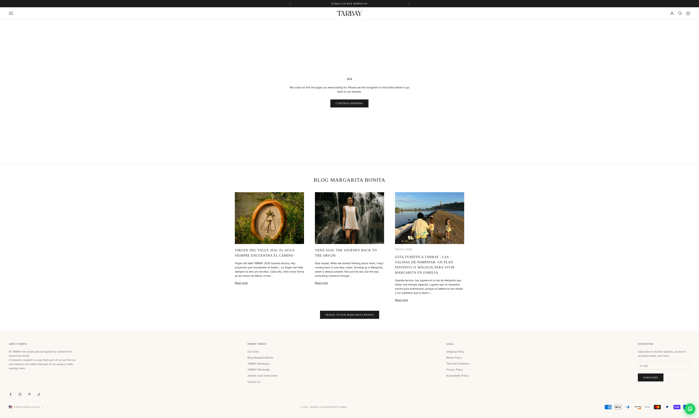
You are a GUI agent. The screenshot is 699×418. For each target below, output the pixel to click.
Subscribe (650, 377)
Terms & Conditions (457, 363)
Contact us (253, 381)
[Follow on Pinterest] (29, 394)
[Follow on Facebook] (10, 394)
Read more (241, 282)
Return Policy (454, 357)
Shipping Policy (455, 351)
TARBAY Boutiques (258, 363)
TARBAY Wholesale (258, 369)
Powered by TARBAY (335, 407)
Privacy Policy (454, 369)
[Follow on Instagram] (20, 394)
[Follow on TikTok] (39, 394)
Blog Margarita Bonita (260, 357)
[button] (689, 408)
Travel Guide (403, 249)
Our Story (253, 351)
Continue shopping (349, 103)
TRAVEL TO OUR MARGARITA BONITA (349, 314)
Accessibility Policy (457, 375)
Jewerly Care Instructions (262, 375)
